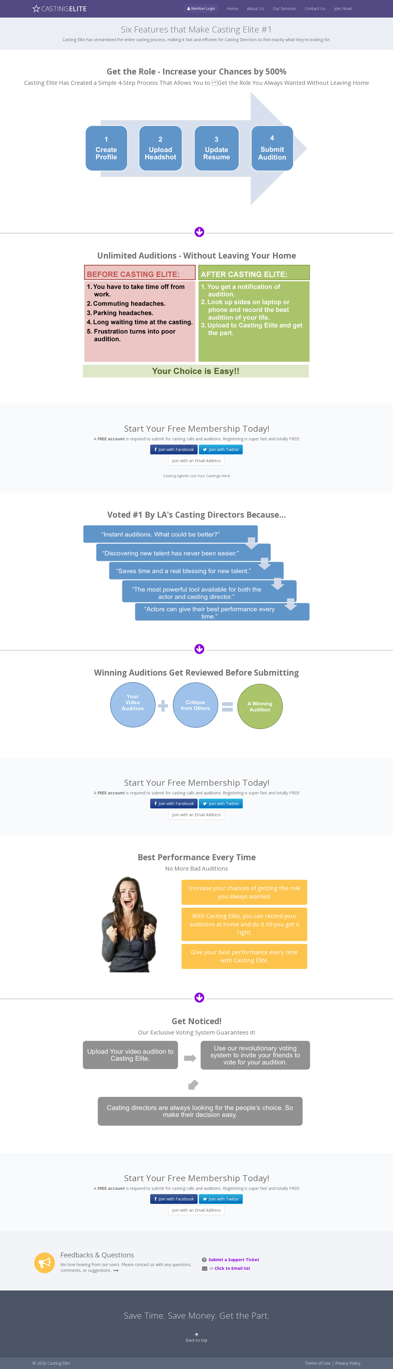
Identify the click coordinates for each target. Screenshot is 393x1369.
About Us (255, 8)
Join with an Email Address (196, 460)
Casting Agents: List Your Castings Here (196, 475)
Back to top (196, 1340)
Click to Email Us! (232, 1268)
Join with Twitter (223, 449)
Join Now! (343, 8)
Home (232, 8)
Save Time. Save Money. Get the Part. (197, 1315)
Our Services (284, 8)
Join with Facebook (175, 449)
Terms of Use (318, 1363)
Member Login (202, 8)
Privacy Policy (347, 1363)
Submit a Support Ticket (234, 1259)
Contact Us (315, 8)
